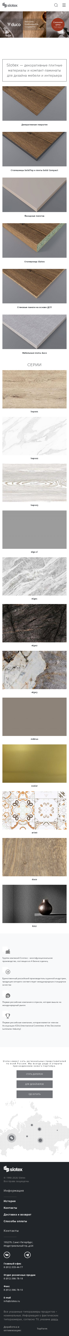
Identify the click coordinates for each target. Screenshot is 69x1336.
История (10, 1201)
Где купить (35, 1094)
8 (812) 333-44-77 (13, 1267)
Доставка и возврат (17, 1214)
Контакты (10, 1207)
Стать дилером (34, 1074)
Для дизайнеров (34, 1084)
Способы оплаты (15, 1221)
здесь (54, 1319)
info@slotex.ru (12, 1301)
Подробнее (34, 43)
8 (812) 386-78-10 (13, 1289)
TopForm (42, 1328)
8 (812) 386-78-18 (13, 1278)
